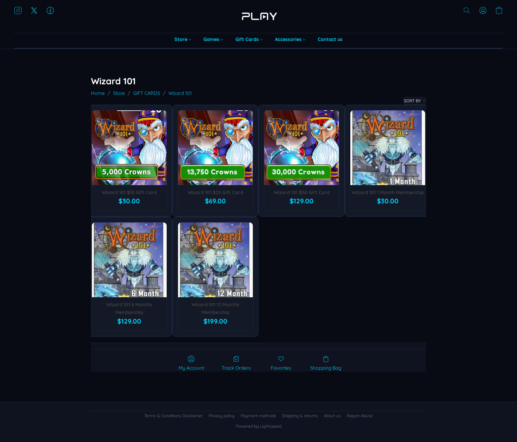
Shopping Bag (325, 368)
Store (181, 39)
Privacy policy (222, 415)
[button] (258, 16)
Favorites (281, 368)
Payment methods (258, 415)
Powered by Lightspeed (258, 426)
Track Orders (236, 368)
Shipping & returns (300, 415)
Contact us (330, 39)
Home (98, 93)
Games (212, 39)
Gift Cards (247, 39)
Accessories (289, 39)
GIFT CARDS (146, 93)
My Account (191, 368)
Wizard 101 (180, 93)
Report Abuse (360, 415)
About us (332, 415)
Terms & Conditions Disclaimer (173, 415)
